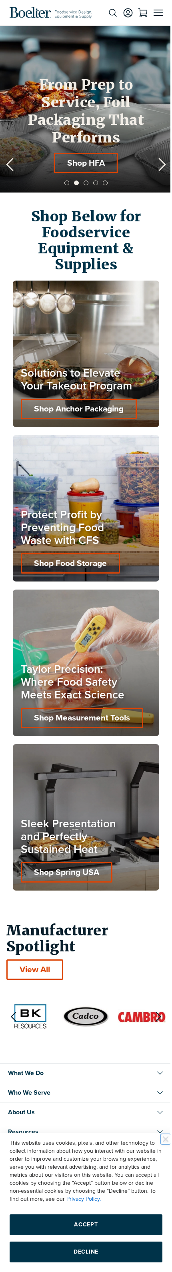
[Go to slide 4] (92, 183)
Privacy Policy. (134, 1199)
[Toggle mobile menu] (152, 12)
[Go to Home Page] (51, 12)
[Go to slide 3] (83, 183)
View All (35, 946)
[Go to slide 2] (73, 183)
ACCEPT (83, 1224)
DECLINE (83, 1251)
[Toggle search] (107, 13)
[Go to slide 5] (102, 183)
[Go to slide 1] (64, 183)
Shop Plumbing (80, 163)
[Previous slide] (10, 164)
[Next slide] (156, 164)
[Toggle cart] (136, 12)
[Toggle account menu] (122, 12)
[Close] (159, 1139)
